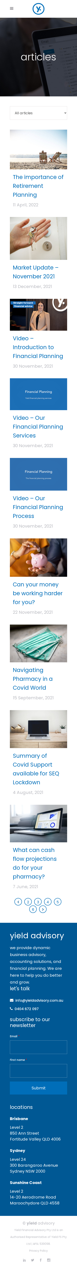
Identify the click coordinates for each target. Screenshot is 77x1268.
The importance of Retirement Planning (38, 186)
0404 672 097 (27, 1008)
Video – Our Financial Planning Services (38, 426)
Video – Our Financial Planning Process (38, 507)
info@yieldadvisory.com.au (39, 1000)
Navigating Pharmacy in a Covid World (33, 679)
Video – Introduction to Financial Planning (38, 347)
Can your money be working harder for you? (38, 593)
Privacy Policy (38, 1251)
